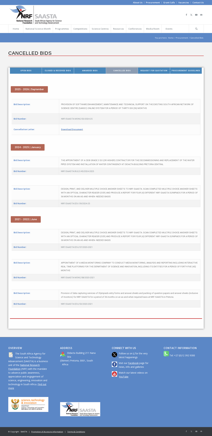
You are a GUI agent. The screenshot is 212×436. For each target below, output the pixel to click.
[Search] (196, 29)
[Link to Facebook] (186, 14)
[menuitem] (137, 2)
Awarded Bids (90, 71)
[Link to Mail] (201, 14)
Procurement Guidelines (186, 71)
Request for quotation (153, 71)
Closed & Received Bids (58, 71)
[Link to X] (191, 14)
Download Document (72, 129)
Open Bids (25, 71)
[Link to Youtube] (196, 14)
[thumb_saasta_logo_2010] (35, 14)
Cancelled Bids (122, 71)
